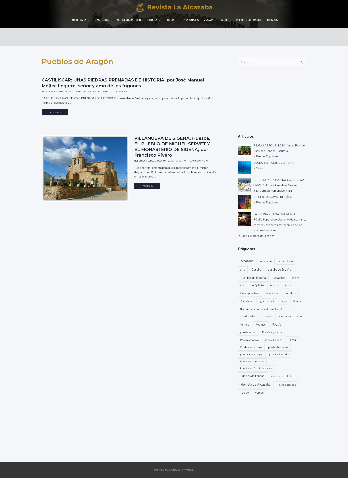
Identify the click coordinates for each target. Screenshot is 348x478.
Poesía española (249, 339)
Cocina (152, 20)
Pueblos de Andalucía (252, 361)
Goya (284, 301)
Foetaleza (272, 293)
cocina (295, 277)
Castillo (256, 269)
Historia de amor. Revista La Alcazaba (262, 309)
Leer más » (55, 113)
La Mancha (267, 316)
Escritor (274, 285)
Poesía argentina (272, 332)
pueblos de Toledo (281, 376)
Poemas (261, 324)
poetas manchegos (251, 354)
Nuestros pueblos (129, 20)
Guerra (297, 301)
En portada (78, 20)
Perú (299, 316)
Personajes (191, 20)
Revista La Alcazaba (180, 7)
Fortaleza (290, 293)
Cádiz (243, 285)
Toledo (244, 392)
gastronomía (267, 301)
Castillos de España (253, 277)
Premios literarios (249, 20)
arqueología (285, 261)
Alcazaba (247, 261)
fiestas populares (250, 293)
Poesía (170, 20)
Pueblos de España (252, 376)
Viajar (208, 20)
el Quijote (258, 285)
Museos (272, 20)
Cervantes (278, 277)
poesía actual (248, 332)
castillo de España (279, 269)
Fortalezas (247, 301)
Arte (224, 20)
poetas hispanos (278, 347)
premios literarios (279, 354)
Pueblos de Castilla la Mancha (256, 368)
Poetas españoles (251, 347)
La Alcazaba (248, 316)
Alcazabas (266, 261)
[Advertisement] (174, 36)
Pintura (244, 324)
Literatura (285, 316)
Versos (259, 392)
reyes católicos (286, 384)
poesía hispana (273, 339)
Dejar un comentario (77, 91)
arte (242, 269)
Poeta (292, 339)
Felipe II (289, 285)
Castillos (102, 20)
